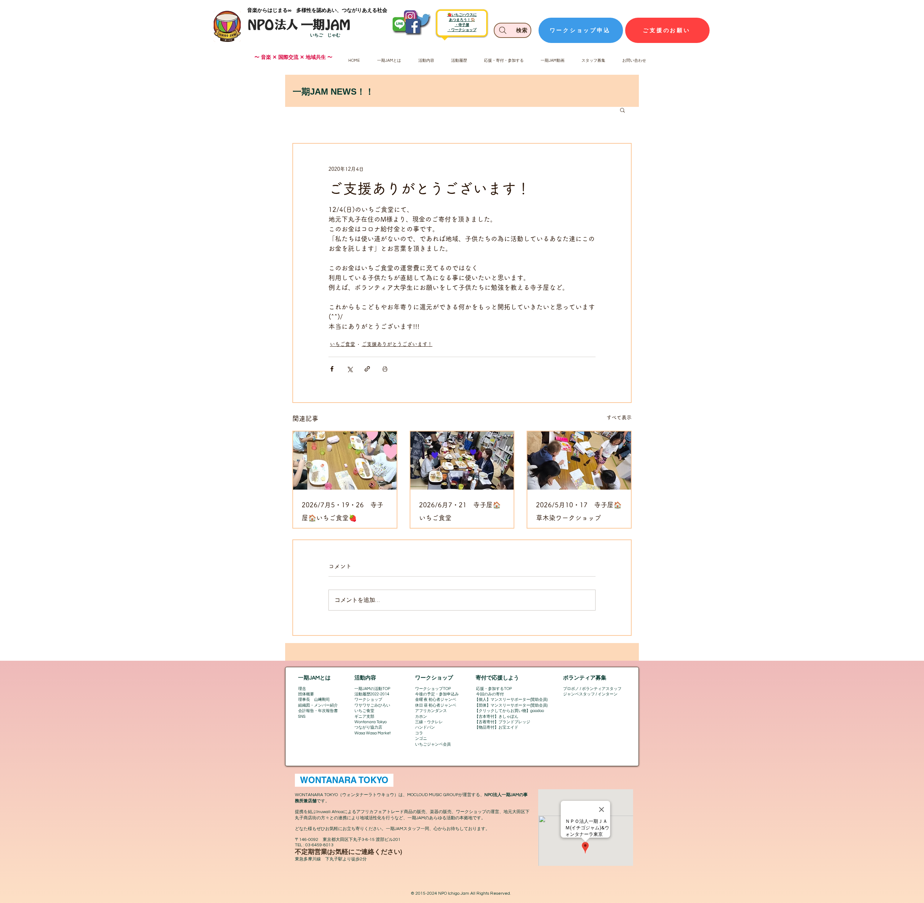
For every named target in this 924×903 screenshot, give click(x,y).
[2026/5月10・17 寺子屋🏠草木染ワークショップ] (579, 460)
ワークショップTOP (433, 689)
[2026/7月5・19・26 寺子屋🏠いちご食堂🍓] (345, 460)
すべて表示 (619, 417)
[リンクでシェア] (367, 368)
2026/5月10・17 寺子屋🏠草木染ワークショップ (579, 511)
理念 (302, 689)
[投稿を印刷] (385, 368)
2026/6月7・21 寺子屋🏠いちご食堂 (460, 511)
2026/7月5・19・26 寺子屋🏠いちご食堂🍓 (342, 511)
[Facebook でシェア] (331, 368)
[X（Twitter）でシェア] (349, 368)
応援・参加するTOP (494, 689)
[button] (622, 110)
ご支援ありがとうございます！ (397, 344)
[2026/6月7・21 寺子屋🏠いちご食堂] (462, 460)
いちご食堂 (342, 344)
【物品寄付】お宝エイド (496, 727)
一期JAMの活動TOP (372, 689)
